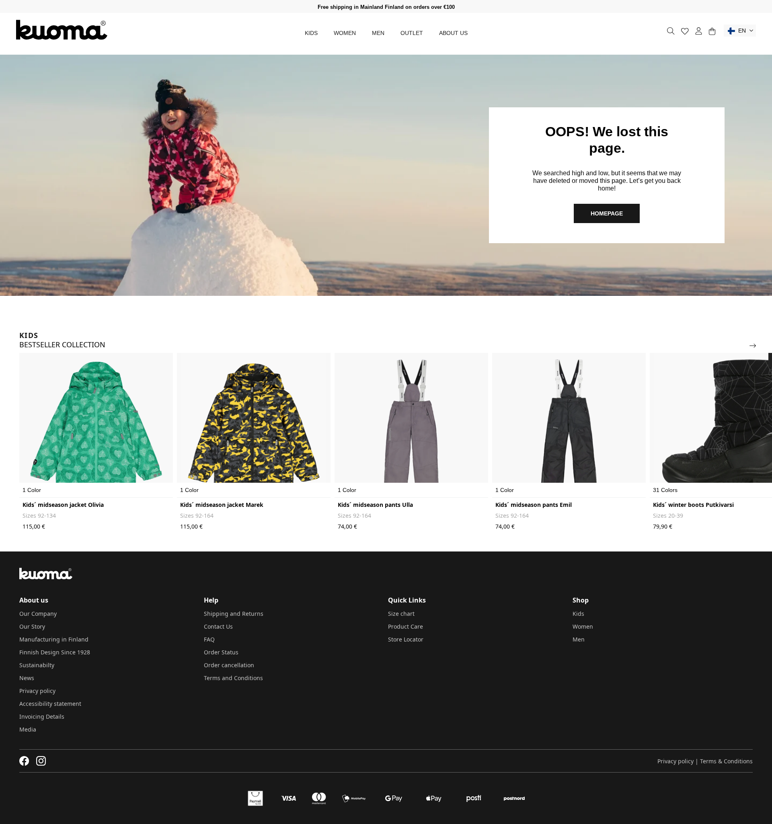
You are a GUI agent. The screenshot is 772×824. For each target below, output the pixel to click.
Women (345, 33)
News (26, 678)
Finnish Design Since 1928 (54, 652)
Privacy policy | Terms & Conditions (705, 761)
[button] (740, 31)
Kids (311, 33)
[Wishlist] (685, 31)
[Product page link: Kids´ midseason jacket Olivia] (96, 425)
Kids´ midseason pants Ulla (375, 504)
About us (453, 33)
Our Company (38, 613)
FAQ (209, 639)
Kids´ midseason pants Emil (533, 504)
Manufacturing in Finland (53, 639)
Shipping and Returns (233, 613)
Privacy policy (37, 691)
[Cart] (711, 31)
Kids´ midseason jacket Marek (221, 504)
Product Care (405, 626)
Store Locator (405, 639)
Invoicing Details (41, 716)
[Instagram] (41, 761)
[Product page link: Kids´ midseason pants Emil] (569, 425)
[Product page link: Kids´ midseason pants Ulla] (411, 425)
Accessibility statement (50, 703)
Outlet (411, 33)
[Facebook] (24, 761)
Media (27, 729)
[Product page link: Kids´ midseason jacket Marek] (254, 425)
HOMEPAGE (607, 213)
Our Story (32, 626)
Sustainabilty (36, 665)
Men (378, 33)
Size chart (401, 613)
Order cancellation (229, 665)
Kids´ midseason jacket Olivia (63, 504)
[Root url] (61, 29)
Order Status (221, 652)
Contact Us (218, 626)
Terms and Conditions (233, 678)
